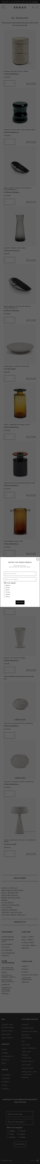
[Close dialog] (37, 559)
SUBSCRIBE (20, 602)
